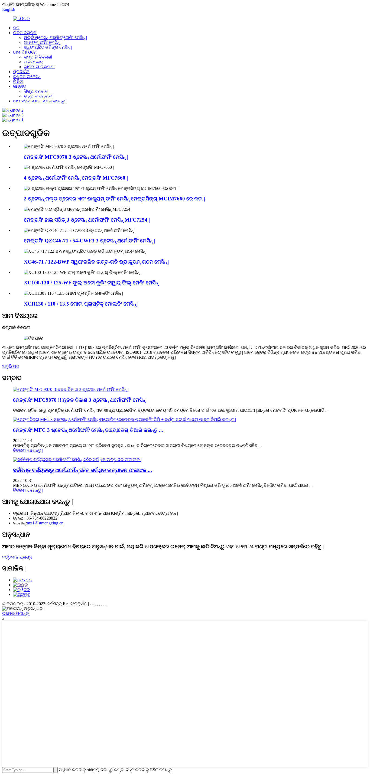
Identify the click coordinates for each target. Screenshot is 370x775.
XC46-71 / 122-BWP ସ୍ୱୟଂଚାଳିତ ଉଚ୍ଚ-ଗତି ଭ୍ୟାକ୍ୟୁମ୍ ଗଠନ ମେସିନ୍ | (96, 262)
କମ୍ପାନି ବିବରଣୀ (38, 57)
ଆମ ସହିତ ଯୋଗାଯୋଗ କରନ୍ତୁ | (40, 101)
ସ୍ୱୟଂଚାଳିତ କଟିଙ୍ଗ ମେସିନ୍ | (48, 47)
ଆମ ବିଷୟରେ (25, 52)
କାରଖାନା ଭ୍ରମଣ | (40, 66)
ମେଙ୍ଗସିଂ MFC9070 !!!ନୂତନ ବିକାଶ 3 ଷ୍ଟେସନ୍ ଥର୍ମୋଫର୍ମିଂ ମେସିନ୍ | (80, 400)
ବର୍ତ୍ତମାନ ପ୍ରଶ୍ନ (17, 557)
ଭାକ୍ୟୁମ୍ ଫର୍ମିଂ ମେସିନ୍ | (42, 42)
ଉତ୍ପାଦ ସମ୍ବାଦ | (39, 96)
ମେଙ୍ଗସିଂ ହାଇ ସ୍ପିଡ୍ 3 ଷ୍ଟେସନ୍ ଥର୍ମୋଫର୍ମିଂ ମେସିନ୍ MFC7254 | (87, 220)
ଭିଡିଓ (18, 81)
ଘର (16, 27)
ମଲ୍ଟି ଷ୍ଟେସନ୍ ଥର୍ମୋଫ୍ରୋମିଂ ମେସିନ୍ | (55, 37)
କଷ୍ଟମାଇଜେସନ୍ (27, 76)
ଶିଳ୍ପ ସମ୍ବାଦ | (37, 91)
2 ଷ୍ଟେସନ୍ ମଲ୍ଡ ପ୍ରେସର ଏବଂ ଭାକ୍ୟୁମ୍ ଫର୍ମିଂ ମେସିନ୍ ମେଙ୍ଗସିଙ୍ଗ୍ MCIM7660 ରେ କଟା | (114, 199)
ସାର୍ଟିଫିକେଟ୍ (33, 62)
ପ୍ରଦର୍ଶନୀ (21, 71)
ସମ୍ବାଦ (19, 86)
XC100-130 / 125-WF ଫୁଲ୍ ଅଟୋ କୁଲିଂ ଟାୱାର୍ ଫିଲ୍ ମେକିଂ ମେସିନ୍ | (92, 283)
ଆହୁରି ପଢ (10, 366)
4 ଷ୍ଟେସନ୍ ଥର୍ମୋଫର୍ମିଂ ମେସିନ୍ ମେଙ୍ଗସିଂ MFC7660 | (76, 178)
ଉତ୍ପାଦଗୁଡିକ (25, 32)
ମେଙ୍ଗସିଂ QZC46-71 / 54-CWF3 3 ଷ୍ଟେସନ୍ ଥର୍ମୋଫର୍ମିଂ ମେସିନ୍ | (89, 241)
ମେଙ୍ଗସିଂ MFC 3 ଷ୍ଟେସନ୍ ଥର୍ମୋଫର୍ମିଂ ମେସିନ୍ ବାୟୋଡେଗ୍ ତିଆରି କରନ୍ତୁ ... (88, 430)
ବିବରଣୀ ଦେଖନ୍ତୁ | (28, 450)
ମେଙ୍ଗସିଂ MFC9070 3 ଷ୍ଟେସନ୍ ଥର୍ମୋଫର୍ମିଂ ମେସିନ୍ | (76, 157)
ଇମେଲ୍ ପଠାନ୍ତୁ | (16, 613)
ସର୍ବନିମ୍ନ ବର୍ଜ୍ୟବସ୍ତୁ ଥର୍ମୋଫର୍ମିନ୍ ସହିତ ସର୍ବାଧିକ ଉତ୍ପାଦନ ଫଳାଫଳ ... (82, 470)
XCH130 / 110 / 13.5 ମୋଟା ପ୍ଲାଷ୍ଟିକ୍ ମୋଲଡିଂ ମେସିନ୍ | (81, 304)
